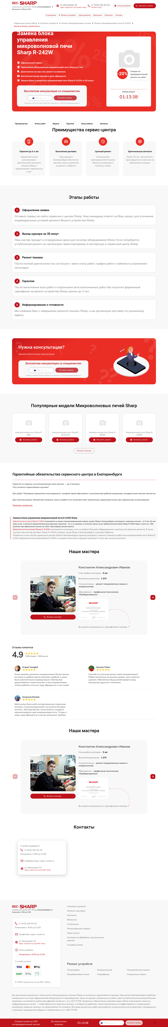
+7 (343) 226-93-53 (100, 4)
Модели (56, 124)
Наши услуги (73, 933)
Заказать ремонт (30, 440)
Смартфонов (103, 974)
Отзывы (119, 15)
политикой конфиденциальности (70, 103)
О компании (51, 15)
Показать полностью (22, 505)
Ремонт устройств (68, 15)
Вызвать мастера (54, 617)
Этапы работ (40, 124)
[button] (152, 597)
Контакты (109, 15)
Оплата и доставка (76, 911)
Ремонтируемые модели (78, 928)
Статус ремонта (124, 6)
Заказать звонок (146, 6)
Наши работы (87, 124)
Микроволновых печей (78, 974)
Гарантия (70, 124)
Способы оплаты (75, 945)
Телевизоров (73, 970)
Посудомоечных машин (138, 970)
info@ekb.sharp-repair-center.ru (39, 861)
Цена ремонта (85, 15)
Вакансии (97, 15)
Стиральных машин (136, 974)
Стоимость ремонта (76, 906)
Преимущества (21, 124)
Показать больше (84, 451)
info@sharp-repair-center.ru (32, 934)
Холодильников (104, 970)
